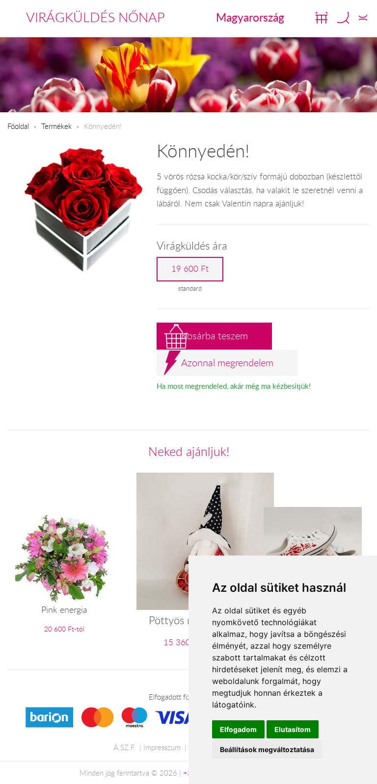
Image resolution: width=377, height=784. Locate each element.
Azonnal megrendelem (227, 362)
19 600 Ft (190, 268)
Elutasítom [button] (292, 729)
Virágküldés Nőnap (95, 17)
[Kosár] (321, 18)
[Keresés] (343, 18)
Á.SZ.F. (124, 747)
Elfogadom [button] (238, 729)
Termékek (56, 126)
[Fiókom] (363, 18)
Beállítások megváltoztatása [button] (267, 749)
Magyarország (250, 17)
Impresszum (162, 747)
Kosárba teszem (214, 335)
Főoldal (18, 126)
